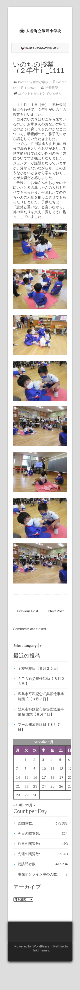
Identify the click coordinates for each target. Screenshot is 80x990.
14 (18, 777)
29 (26, 795)
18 (52, 777)
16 (35, 777)
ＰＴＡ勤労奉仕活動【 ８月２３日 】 (41, 681)
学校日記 (52, 87)
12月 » (30, 805)
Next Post (58, 611)
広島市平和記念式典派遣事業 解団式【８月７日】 (41, 696)
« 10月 (18, 805)
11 (52, 768)
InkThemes (41, 950)
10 (44, 768)
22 (26, 786)
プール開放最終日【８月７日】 (39, 726)
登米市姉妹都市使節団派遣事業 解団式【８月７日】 (41, 711)
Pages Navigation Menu (42, 48)
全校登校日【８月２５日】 (39, 668)
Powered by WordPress (31, 946)
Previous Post (25, 611)
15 (26, 777)
